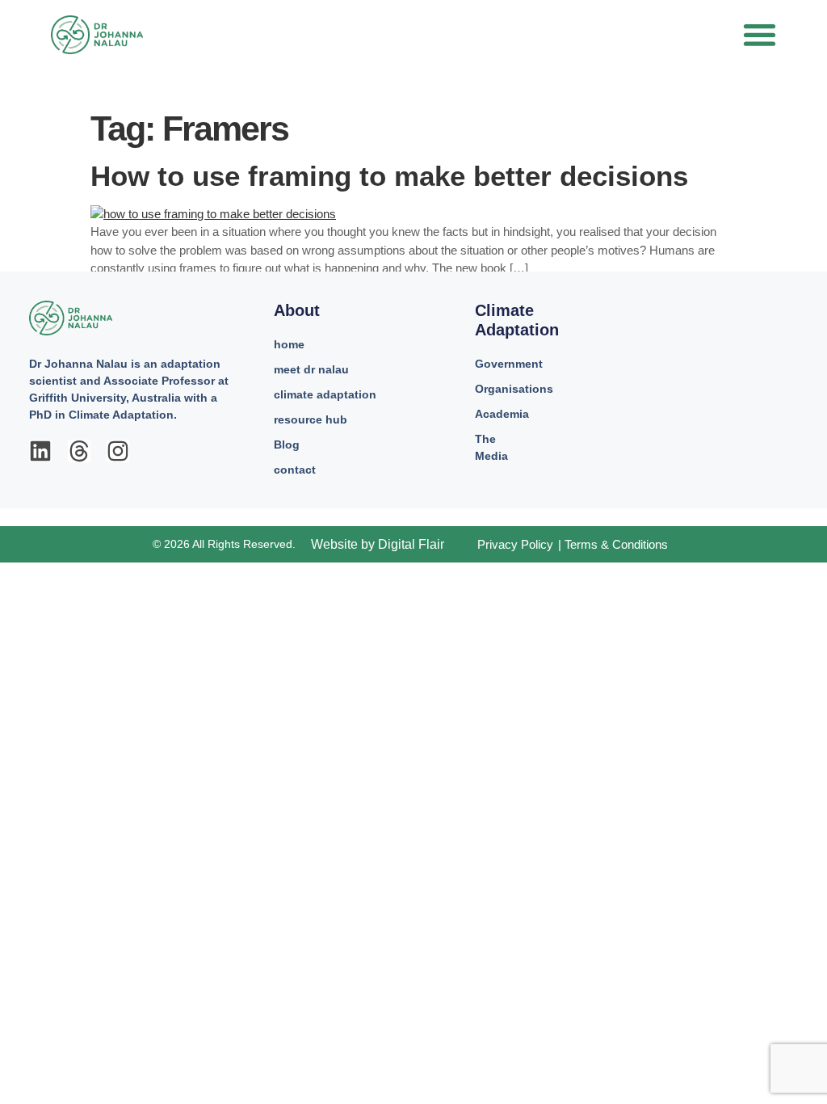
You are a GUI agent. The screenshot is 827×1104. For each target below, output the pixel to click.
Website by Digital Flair (377, 544)
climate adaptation (325, 394)
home (289, 344)
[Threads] (79, 451)
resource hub (310, 419)
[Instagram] (118, 451)
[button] (759, 34)
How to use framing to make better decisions (389, 176)
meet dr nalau (311, 369)
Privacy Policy (515, 544)
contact (295, 469)
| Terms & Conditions (613, 544)
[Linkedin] (40, 451)
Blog (287, 444)
